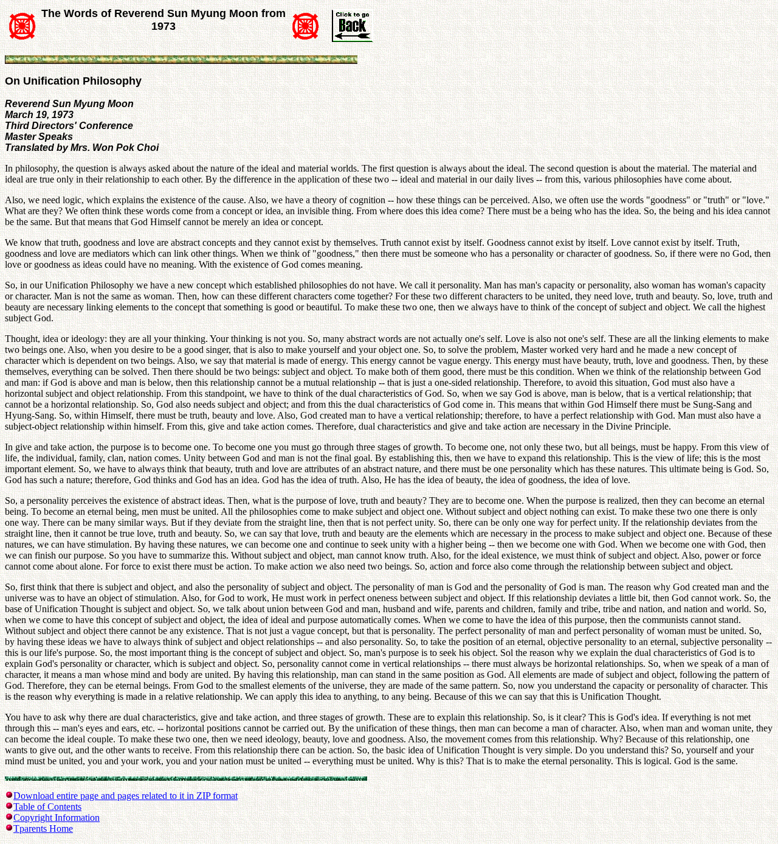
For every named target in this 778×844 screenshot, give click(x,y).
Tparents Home (43, 828)
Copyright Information (56, 817)
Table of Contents (47, 806)
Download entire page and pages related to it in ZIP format (125, 795)
